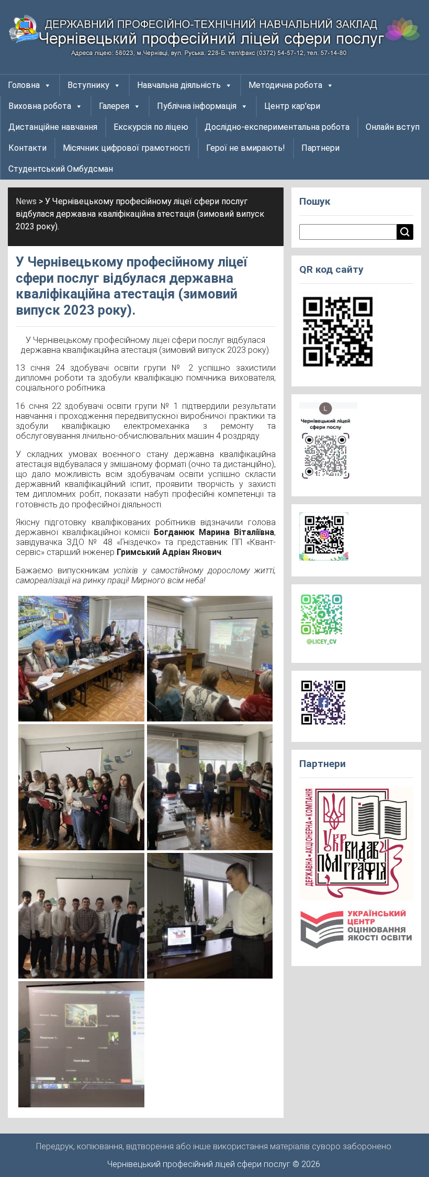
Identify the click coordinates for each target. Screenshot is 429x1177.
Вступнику (88, 85)
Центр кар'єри (292, 106)
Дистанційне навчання (52, 127)
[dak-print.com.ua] (356, 847)
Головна (24, 85)
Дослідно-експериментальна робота (277, 127)
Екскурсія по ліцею (151, 127)
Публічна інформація (196, 106)
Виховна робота (39, 106)
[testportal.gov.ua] (356, 933)
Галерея (114, 106)
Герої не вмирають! (245, 148)
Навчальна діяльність (179, 85)
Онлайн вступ (393, 127)
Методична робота (285, 85)
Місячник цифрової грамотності (126, 148)
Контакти (27, 148)
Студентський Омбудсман (60, 169)
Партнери (320, 148)
